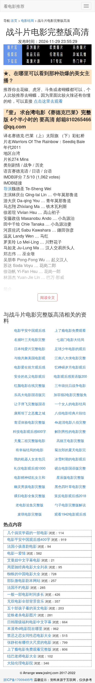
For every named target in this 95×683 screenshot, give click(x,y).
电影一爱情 (16, 553)
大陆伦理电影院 (20, 663)
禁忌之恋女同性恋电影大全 (29, 635)
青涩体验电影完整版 (29, 422)
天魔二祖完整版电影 (29, 440)
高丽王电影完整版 (70, 440)
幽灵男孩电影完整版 (29, 486)
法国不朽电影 (18, 587)
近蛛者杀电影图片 (22, 615)
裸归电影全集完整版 (29, 495)
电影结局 (27, 20)
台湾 (30, 112)
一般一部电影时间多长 (25, 594)
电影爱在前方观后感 (29, 367)
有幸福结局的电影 (29, 449)
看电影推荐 (14, 6)
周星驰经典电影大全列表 (27, 567)
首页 (14, 20)
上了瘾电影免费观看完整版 (29, 649)
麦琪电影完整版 (30, 514)
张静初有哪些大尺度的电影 (29, 642)
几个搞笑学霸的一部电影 (27, 532)
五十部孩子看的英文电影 (27, 608)
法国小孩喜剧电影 (22, 546)
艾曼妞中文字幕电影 (23, 560)
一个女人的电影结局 (70, 403)
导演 (7, 188)
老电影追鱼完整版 (29, 504)
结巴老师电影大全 (22, 656)
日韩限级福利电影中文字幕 (29, 621)
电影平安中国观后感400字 (28, 539)
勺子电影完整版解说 (70, 504)
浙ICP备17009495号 (18, 679)
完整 (86, 112)
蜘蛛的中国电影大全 (23, 573)
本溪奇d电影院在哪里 (24, 628)
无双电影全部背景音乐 (25, 601)
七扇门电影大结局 (70, 339)
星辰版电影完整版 (70, 477)
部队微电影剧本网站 (23, 580)
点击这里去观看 (48, 101)
